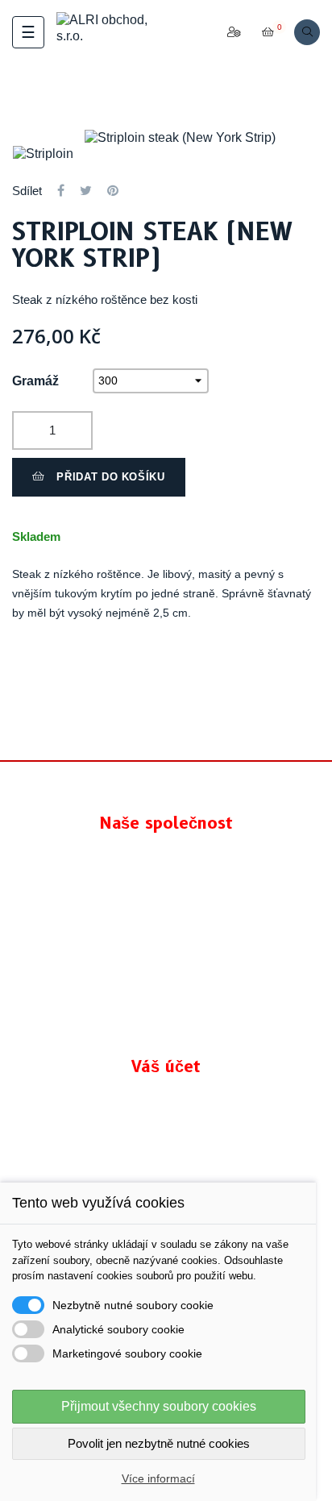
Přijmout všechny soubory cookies (158, 1406)
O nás (166, 964)
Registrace (166, 1111)
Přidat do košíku (109, 477)
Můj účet (166, 1176)
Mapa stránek (166, 997)
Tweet (86, 190)
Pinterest (112, 190)
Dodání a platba (166, 868)
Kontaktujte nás (166, 1029)
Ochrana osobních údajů (166, 900)
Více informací (158, 1478)
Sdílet (60, 190)
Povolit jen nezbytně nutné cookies (159, 1443)
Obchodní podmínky (166, 932)
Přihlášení (166, 1143)
